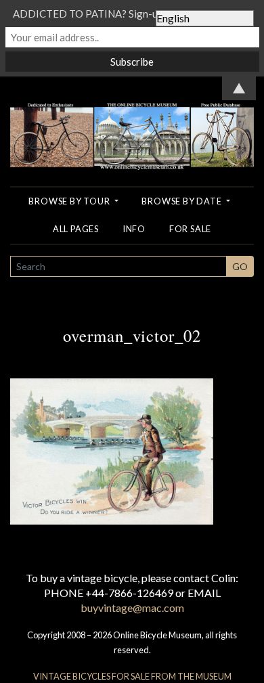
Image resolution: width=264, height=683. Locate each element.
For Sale (190, 228)
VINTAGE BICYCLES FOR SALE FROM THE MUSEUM (132, 676)
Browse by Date (182, 201)
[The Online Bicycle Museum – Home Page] (132, 121)
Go (240, 266)
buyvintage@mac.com (132, 607)
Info (134, 228)
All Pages (76, 228)
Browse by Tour (70, 201)
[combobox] (118, 266)
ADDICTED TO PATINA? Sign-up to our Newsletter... (132, 13)
